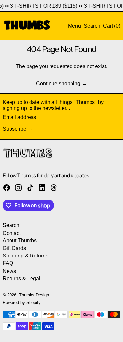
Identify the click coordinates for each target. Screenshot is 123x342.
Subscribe (14, 129)
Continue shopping (58, 83)
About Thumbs (20, 240)
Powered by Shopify (22, 302)
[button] (92, 25)
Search (11, 225)
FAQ (8, 263)
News (9, 271)
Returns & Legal (21, 278)
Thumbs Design (34, 295)
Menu (74, 25)
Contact (12, 233)
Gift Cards (14, 248)
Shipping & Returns (25, 255)
